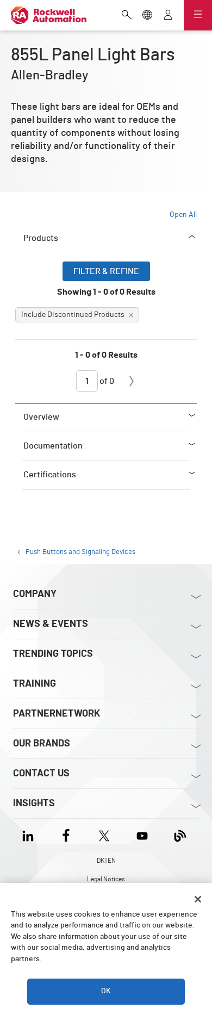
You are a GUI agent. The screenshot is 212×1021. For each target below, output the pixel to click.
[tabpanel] (106, 332)
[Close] (198, 899)
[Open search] (127, 15)
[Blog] (180, 834)
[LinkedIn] (30, 834)
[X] (104, 834)
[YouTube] (142, 834)
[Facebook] (66, 834)
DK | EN (106, 860)
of (106, 381)
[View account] (168, 15)
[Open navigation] (198, 15)
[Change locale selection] (147, 15)
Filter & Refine (106, 271)
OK (106, 991)
